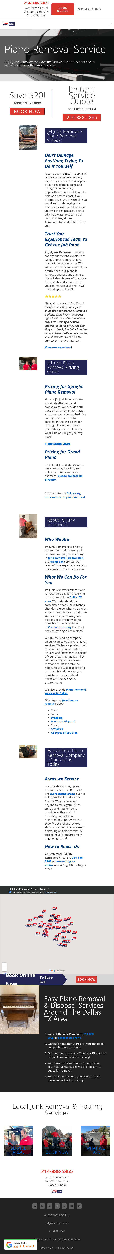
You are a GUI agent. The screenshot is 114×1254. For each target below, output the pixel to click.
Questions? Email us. (57, 1215)
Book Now (86, 979)
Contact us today (59, 627)
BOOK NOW (27, 111)
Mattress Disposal (63, 721)
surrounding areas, (62, 793)
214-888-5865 (35, 3)
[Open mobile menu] (109, 24)
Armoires (57, 729)
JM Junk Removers (57, 1223)
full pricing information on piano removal (65, 495)
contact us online (69, 1037)
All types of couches (64, 732)
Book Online (62, 9)
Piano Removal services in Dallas (65, 691)
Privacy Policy (65, 1247)
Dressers (56, 718)
